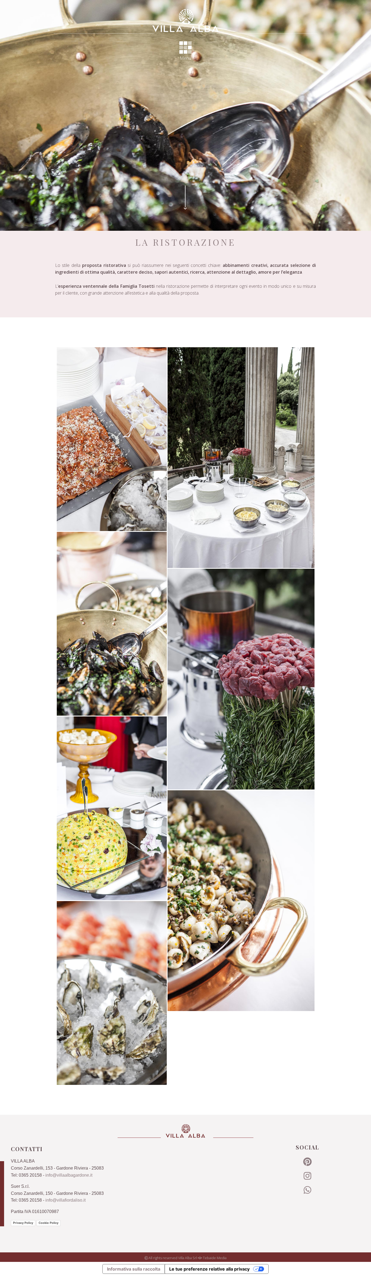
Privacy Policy (23, 1223)
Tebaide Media (215, 1257)
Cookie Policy (48, 1223)
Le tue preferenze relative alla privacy (209, 1269)
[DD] (185, 20)
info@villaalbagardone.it (68, 1175)
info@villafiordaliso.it (65, 1200)
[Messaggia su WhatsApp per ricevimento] (307, 1192)
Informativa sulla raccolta (133, 1269)
